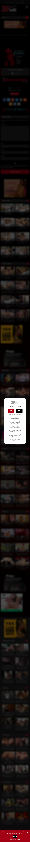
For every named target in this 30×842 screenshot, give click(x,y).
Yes (11, 410)
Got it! (15, 836)
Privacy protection (15, 839)
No (19, 410)
